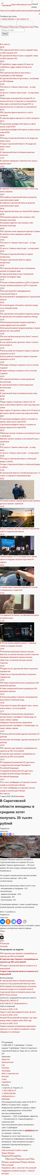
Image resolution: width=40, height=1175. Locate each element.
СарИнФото (6, 1082)
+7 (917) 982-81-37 (21, 19)
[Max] (36, 27)
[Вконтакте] (14, 27)
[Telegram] (4, 27)
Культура (5, 1076)
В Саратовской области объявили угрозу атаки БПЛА (17, 992)
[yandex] (11, 1162)
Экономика (20, 796)
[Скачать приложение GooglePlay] (25, 23)
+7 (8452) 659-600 (7, 19)
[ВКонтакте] (1, 834)
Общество (6, 1059)
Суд (3, 1065)
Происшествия (7, 1062)
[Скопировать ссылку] (13, 834)
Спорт (4, 1079)
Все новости (5, 44)
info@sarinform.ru (20, 1003)
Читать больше (11, 995)
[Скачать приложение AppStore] (8, 23)
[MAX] (10, 834)
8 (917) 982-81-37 (11, 1001)
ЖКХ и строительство (10, 1073)
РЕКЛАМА (6, 1099)
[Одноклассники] (26, 27)
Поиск (4, 34)
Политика (5, 1068)
